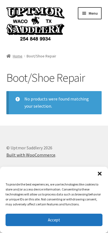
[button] (99, 173)
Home (17, 56)
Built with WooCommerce (30, 155)
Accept (54, 220)
